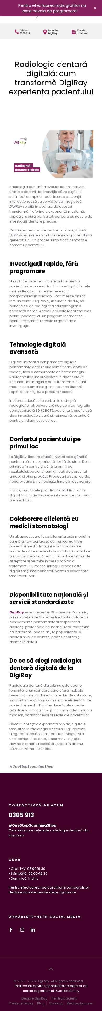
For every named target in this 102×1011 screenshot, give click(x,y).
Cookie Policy (67, 990)
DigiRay (16, 612)
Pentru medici (21, 1003)
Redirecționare (80, 1003)
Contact (56, 1003)
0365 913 (21, 815)
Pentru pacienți (64, 998)
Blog (41, 1003)
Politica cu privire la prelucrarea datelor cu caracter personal (51, 988)
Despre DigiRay (34, 998)
